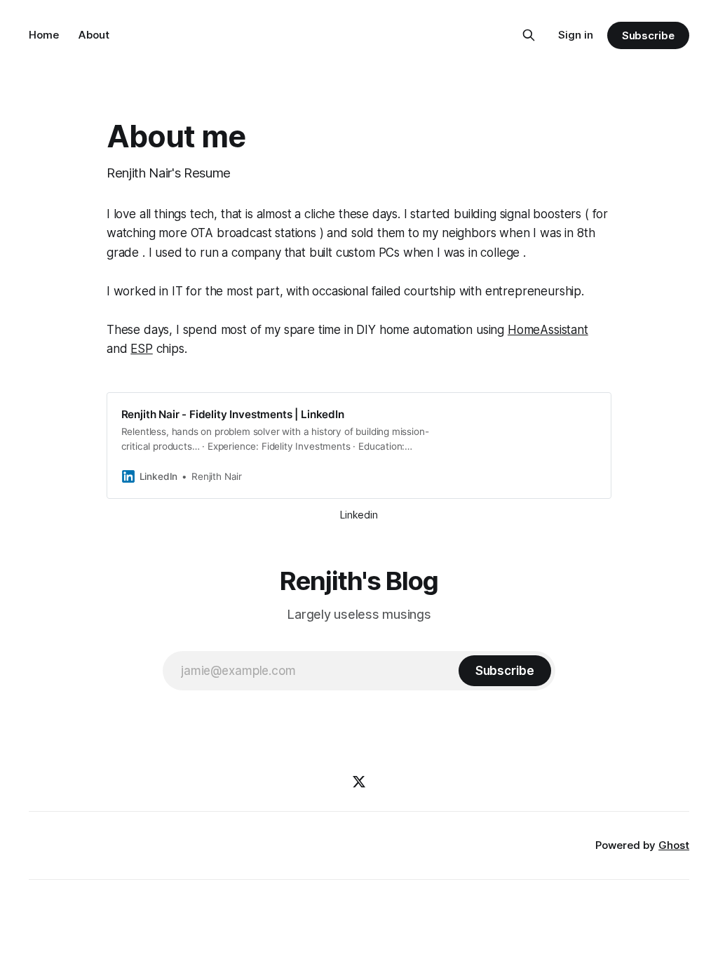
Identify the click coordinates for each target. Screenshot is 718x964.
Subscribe (648, 35)
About (94, 34)
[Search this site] (528, 35)
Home (44, 34)
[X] (359, 782)
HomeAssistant (548, 330)
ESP (141, 349)
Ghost (673, 845)
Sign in (575, 34)
